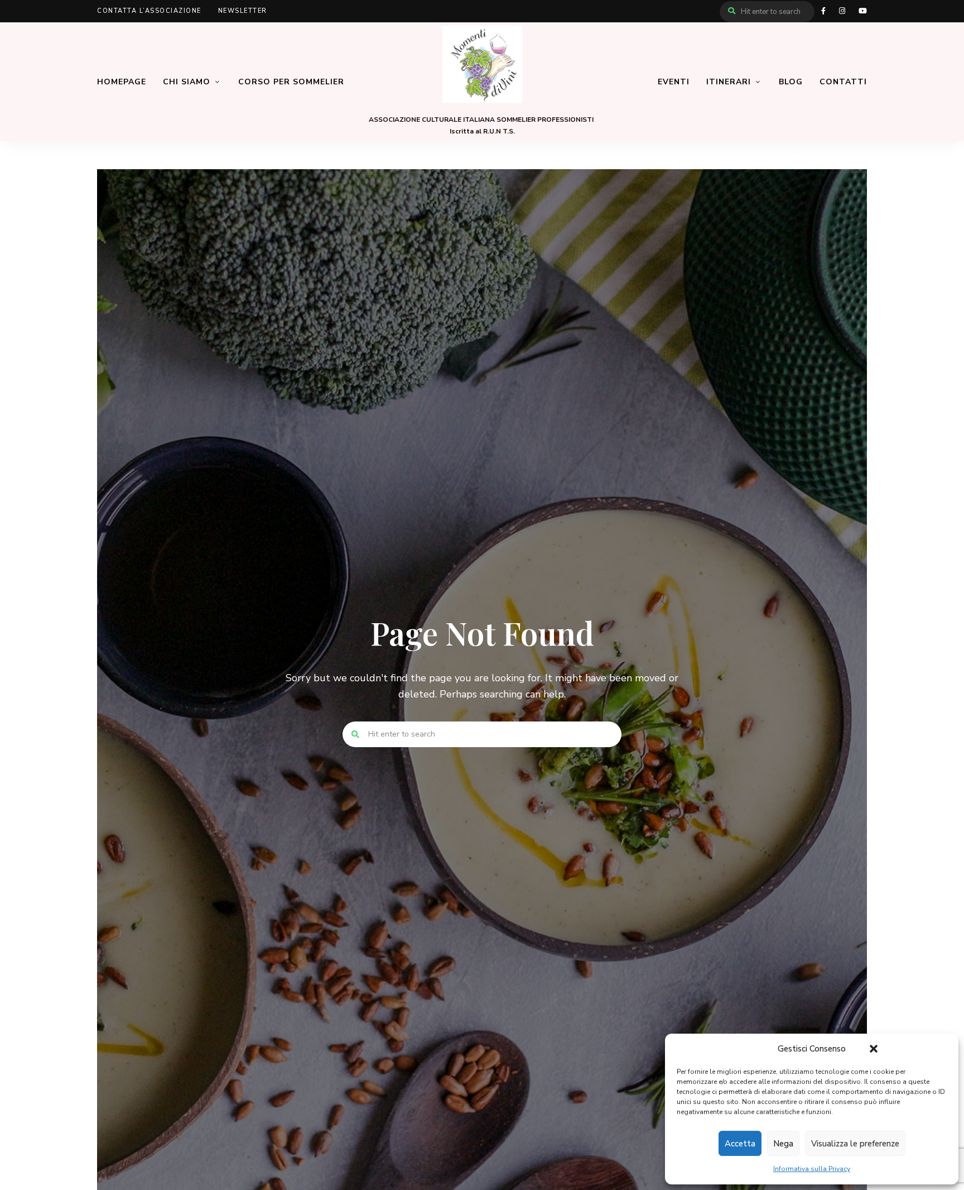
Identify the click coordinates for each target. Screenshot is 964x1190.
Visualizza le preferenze (855, 1143)
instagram (842, 11)
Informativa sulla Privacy (811, 1168)
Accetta (740, 1143)
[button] (873, 1048)
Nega (783, 1143)
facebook (823, 11)
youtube (863, 11)
